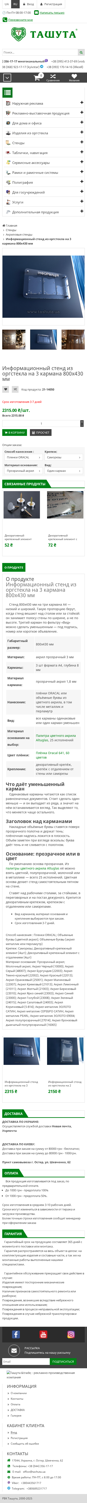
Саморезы (54, 457)
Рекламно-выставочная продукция (40, 113)
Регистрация (19, 1438)
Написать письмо (52, 13)
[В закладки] (5, 389)
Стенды (18, 143)
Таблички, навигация (29, 152)
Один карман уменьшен (55, 471)
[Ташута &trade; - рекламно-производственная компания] (43, 34)
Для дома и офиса (26, 123)
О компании (19, 1393)
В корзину (16, 432)
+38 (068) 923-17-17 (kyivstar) (19, 67)
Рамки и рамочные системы (34, 172)
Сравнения (53, 80)
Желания (74, 80)
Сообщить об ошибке (25, 1444)
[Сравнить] (15, 389)
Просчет (42, 432)
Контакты (17, 1399)
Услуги (17, 202)
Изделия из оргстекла (29, 133)
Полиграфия (22, 182)
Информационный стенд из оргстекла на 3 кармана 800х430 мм (21, 1083)
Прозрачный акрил (20, 471)
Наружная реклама (27, 103)
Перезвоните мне (20, 20)
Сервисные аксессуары (30, 162)
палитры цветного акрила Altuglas (32, 868)
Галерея (16, 1415)
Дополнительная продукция (35, 212)
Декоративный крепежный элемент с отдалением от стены (62, 537)
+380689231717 (37, 1488)
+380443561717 (31, 1483)
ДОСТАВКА (18, 1410)
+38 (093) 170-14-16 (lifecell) (65, 67)
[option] (43, 286)
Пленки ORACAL (18, 457)
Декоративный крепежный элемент (18, 537)
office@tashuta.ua (34, 1472)
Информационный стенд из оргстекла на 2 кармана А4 (64, 1083)
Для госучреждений (28, 192)
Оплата (15, 1404)
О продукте (13, 567)
